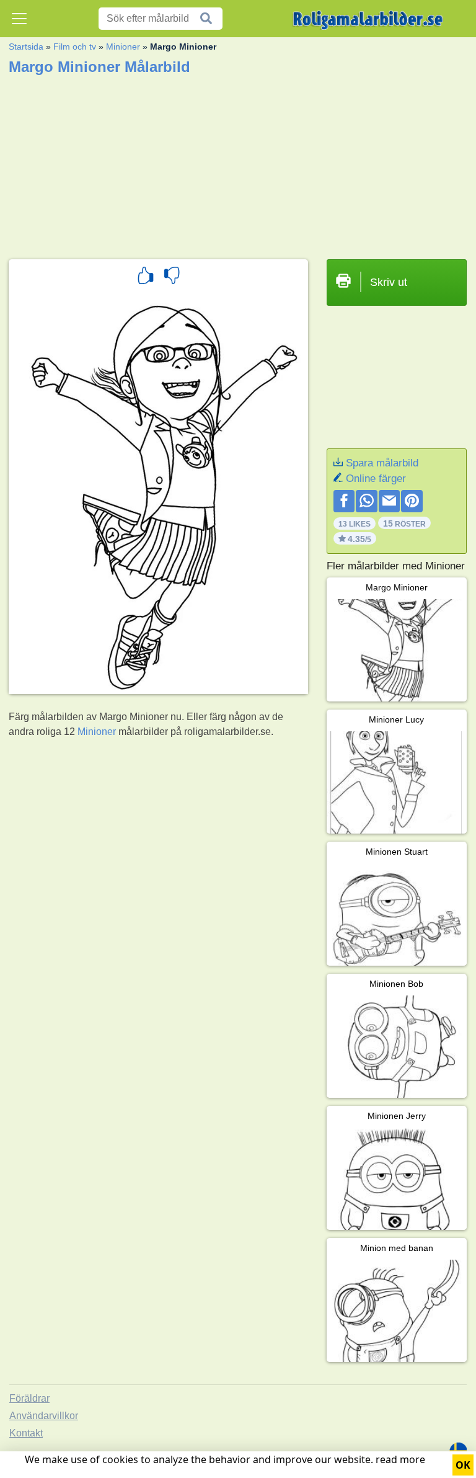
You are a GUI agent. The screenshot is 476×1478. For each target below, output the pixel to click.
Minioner (123, 46)
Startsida (26, 46)
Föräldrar (29, 1398)
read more (400, 1459)
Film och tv (74, 46)
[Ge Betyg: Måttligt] (172, 277)
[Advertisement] (238, 163)
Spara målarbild (382, 463)
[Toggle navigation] (19, 18)
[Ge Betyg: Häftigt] (146, 277)
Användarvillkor (43, 1415)
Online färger (376, 478)
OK (463, 1465)
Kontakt (26, 1433)
